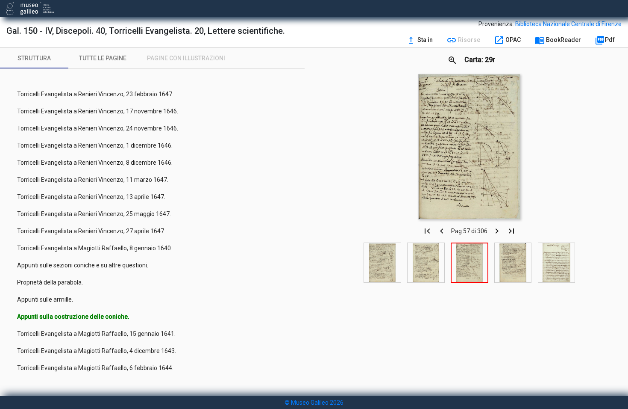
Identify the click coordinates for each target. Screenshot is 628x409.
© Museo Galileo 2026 (314, 402)
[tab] (34, 58)
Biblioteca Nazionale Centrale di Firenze (568, 24)
